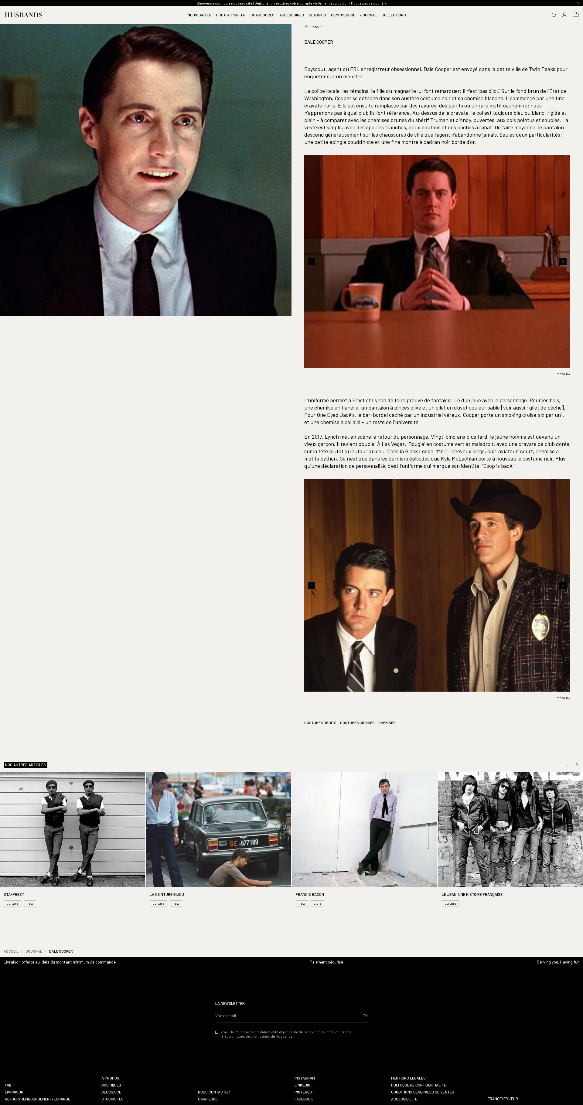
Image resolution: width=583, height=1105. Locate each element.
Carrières (208, 1099)
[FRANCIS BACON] (364, 840)
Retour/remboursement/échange (37, 1099)
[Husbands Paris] (23, 15)
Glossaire (111, 1092)
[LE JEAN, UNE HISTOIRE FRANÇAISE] (510, 840)
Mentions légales (408, 1078)
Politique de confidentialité (418, 1085)
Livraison (14, 1092)
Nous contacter (214, 1092)
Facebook (304, 1099)
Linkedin (302, 1085)
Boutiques (111, 1085)
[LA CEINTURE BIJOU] (218, 840)
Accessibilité (404, 1099)
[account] (564, 15)
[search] (553, 15)
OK (365, 1015)
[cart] (575, 15)
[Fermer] (578, 3)
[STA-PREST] (72, 840)
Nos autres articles (25, 765)
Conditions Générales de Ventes (422, 1092)
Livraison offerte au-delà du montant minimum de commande (60, 961)
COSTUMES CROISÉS (357, 722)
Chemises (387, 722)
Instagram (305, 1078)
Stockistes (112, 1099)
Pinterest (304, 1092)
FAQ (8, 1085)
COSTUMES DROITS (320, 722)
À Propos (110, 1078)
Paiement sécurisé (326, 961)
